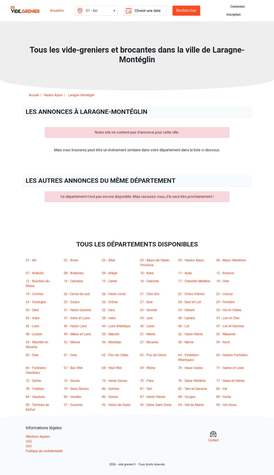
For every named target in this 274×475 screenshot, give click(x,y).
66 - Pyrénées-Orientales (36, 370)
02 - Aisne (71, 260)
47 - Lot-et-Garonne (230, 326)
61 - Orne (70, 355)
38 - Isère (109, 318)
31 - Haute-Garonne (77, 310)
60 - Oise (32, 355)
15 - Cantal (109, 281)
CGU (29, 441)
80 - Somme (110, 388)
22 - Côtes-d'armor (191, 294)
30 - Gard (32, 310)
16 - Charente (149, 281)
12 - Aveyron (225, 273)
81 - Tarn (146, 388)
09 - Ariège (109, 273)
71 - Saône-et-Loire (230, 368)
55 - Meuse (72, 342)
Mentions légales (38, 436)
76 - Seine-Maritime (192, 380)
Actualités (57, 10)
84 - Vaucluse (35, 396)
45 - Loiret (147, 326)
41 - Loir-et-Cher (227, 318)
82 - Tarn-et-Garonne (192, 388)
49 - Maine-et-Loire (77, 334)
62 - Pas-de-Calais (115, 355)
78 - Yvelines (35, 388)
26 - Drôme (110, 302)
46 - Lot (183, 326)
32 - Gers (108, 310)
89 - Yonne (223, 396)
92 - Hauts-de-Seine (116, 404)
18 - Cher (222, 281)
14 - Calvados (73, 281)
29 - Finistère (225, 302)
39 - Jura (146, 318)
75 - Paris (147, 380)
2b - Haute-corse (114, 294)
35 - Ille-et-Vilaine (228, 310)
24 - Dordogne (36, 302)
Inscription (233, 14)
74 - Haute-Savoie (114, 380)
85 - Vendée (72, 396)
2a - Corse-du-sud (76, 294)
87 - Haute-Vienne (152, 396)
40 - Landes (186, 318)
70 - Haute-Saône (190, 368)
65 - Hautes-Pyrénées (232, 355)
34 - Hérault (186, 310)
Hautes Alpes (53, 95)
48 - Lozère (34, 334)
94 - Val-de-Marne (191, 404)
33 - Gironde (148, 310)
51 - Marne (147, 334)
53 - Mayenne (225, 334)
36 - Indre (32, 318)
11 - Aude (185, 273)
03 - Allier (108, 260)
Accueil (34, 95)
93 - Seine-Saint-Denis (156, 404)
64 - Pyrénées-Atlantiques (188, 357)
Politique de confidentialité (44, 451)
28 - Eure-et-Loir (189, 302)
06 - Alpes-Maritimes (231, 260)
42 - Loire (32, 326)
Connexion (237, 6)
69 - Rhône (147, 368)
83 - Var (221, 388)
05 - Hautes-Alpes (191, 260)
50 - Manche (110, 334)
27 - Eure (146, 302)
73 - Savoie (72, 380)
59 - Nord (222, 342)
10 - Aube (147, 273)
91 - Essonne (73, 404)
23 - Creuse (224, 294)
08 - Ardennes (74, 273)
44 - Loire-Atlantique (116, 326)
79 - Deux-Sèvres (76, 388)
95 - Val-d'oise (226, 404)
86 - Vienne (110, 396)
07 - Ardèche (35, 273)
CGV (29, 446)
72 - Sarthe (33, 380)
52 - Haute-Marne (190, 334)
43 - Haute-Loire (75, 326)
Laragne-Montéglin (81, 95)
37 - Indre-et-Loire (77, 318)
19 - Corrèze (34, 294)
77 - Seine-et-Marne (230, 380)
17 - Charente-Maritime (194, 281)
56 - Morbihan (111, 342)
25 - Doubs (71, 302)
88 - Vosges (187, 396)
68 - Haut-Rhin (112, 368)
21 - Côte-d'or (149, 294)
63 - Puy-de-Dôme (153, 355)
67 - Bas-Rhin (73, 368)
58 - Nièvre (186, 342)
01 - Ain (31, 260)
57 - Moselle (149, 342)
